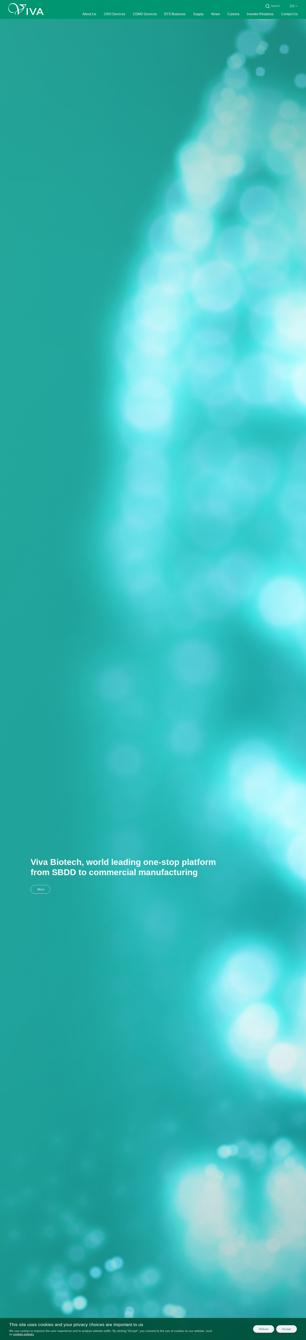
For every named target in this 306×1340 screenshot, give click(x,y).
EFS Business (174, 14)
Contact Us (289, 14)
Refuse (263, 1329)
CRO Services (114, 14)
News (215, 14)
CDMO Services (145, 14)
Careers (233, 14)
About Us (89, 14)
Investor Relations (260, 14)
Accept (286, 1329)
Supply (198, 14)
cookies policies (23, 1334)
